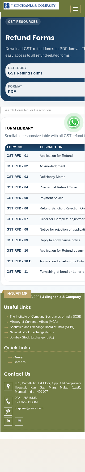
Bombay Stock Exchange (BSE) (32, 337)
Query (18, 357)
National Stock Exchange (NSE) (32, 332)
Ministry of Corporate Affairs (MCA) (34, 322)
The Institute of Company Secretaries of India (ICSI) (45, 316)
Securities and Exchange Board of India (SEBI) (42, 327)
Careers (19, 362)
